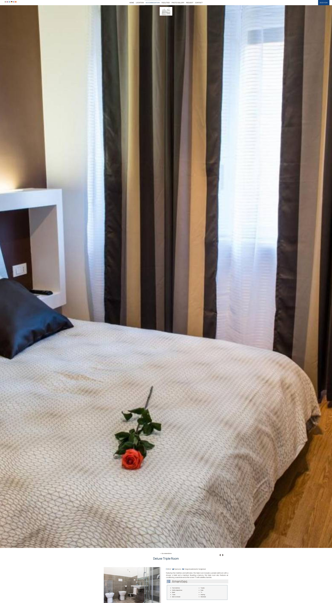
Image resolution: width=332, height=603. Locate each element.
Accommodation (153, 3)
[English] (7, 2)
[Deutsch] (11, 2)
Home (131, 3)
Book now (324, 3)
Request (189, 3)
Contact (199, 3)
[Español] (15, 2)
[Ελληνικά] (9, 2)
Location (140, 3)
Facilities (166, 3)
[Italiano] (5, 2)
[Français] (13, 2)
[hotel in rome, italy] (166, 11)
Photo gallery (178, 3)
